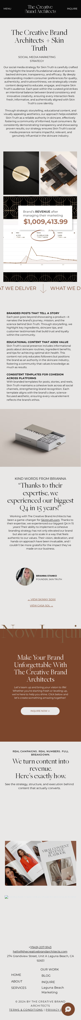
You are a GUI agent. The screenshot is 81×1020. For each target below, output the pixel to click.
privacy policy (58, 1009)
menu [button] (7, 8)
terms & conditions (26, 1009)
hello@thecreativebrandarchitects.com (40, 951)
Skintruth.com (50, 519)
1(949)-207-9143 (41, 947)
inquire (72, 8)
